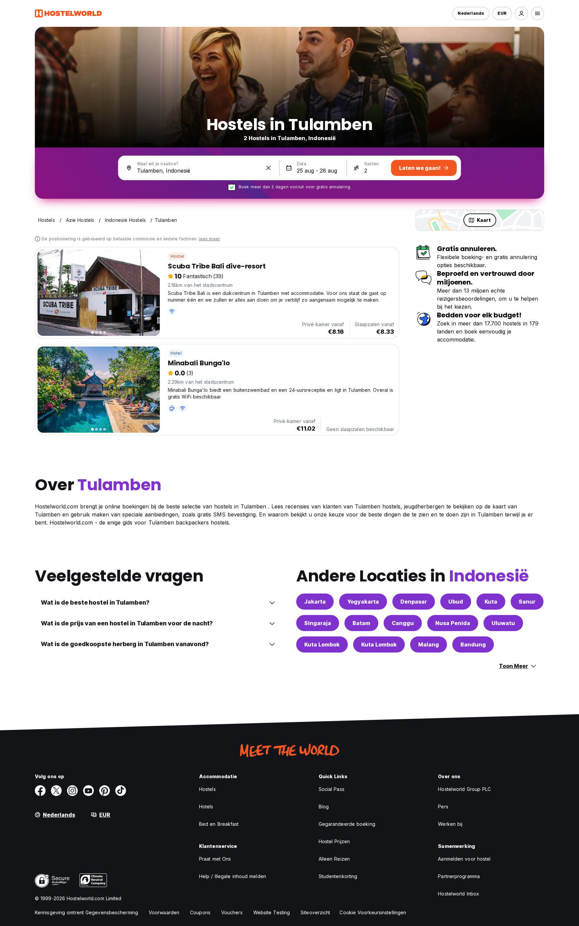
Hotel (176, 353)
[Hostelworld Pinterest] (104, 790)
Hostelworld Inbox (458, 894)
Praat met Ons (215, 859)
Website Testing (271, 912)
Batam (361, 623)
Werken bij (450, 824)
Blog (324, 806)
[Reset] (268, 168)
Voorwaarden (164, 912)
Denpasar (413, 601)
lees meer (209, 238)
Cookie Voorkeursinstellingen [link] (372, 912)
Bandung (473, 644)
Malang (428, 644)
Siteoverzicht (315, 912)
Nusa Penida (452, 623)
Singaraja (317, 623)
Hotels (206, 806)
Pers (443, 806)
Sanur (527, 601)
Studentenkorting (338, 876)
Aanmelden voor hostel (464, 859)
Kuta (491, 601)
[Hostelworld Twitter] (56, 790)
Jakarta (315, 601)
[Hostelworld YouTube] (88, 790)
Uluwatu (503, 623)
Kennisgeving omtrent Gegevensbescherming (86, 912)
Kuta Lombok (322, 644)
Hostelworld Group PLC (464, 789)
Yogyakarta (363, 601)
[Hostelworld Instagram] (72, 790)
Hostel (177, 256)
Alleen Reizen (334, 859)
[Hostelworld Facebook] (40, 790)
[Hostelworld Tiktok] (120, 790)
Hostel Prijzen (334, 841)
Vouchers (232, 912)
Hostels (207, 789)
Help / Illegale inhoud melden (232, 876)
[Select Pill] (521, 13)
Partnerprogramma (459, 876)
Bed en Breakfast (219, 824)
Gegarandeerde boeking (347, 824)
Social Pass (331, 789)
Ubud (455, 601)
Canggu (403, 623)
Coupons (200, 912)
